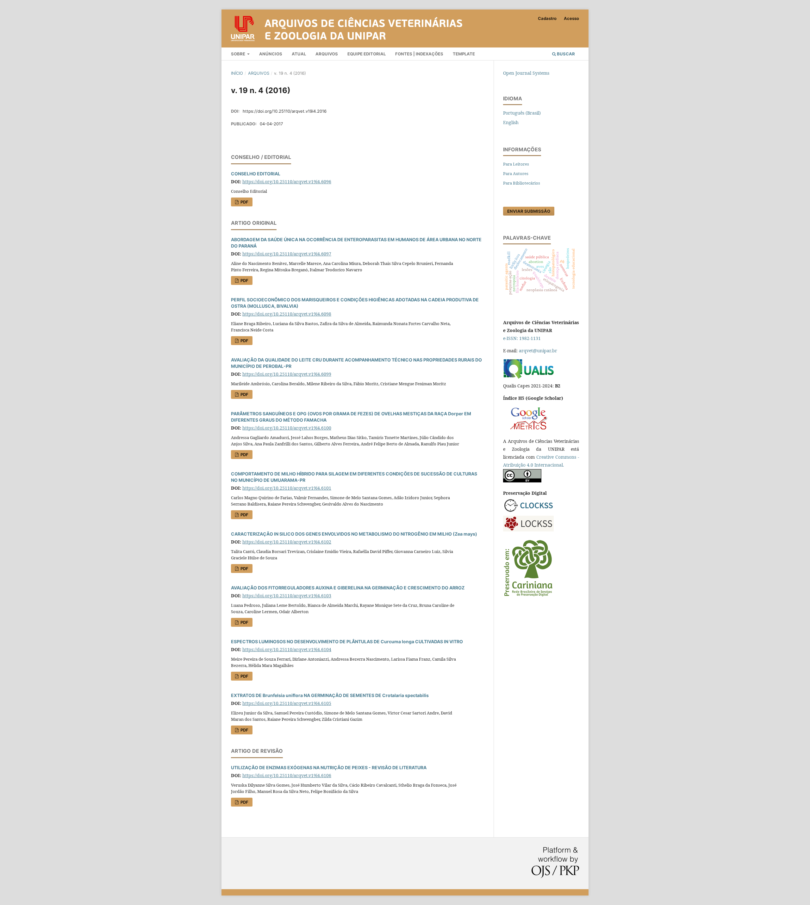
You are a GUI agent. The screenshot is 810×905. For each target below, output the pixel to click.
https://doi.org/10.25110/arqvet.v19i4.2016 (285, 111)
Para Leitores (516, 164)
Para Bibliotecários (521, 183)
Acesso (571, 18)
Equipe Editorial (366, 53)
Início (237, 73)
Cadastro (547, 18)
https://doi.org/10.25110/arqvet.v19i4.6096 (286, 182)
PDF (244, 201)
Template (464, 53)
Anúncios (270, 53)
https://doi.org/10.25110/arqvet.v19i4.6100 (286, 428)
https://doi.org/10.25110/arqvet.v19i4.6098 (286, 314)
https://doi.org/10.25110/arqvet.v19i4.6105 (286, 703)
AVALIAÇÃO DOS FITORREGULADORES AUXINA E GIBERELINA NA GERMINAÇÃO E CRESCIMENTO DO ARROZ (347, 587)
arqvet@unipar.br (538, 351)
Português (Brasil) (522, 113)
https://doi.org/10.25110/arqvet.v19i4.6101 (286, 488)
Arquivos (326, 53)
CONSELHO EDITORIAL (255, 173)
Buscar (565, 53)
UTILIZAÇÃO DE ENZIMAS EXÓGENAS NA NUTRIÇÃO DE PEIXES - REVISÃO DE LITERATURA (329, 767)
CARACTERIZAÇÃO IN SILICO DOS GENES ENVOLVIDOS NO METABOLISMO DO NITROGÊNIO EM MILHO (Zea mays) (354, 534)
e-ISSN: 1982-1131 (522, 338)
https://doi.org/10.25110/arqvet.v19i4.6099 (286, 374)
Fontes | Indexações (419, 53)
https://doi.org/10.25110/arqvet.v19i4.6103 (286, 596)
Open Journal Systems (526, 73)
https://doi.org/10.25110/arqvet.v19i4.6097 (286, 254)
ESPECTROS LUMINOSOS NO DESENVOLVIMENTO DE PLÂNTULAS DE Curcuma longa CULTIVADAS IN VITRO (347, 641)
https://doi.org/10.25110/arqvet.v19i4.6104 (286, 649)
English (511, 122)
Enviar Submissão (528, 211)
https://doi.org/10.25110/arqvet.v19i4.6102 (286, 542)
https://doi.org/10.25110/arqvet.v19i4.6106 (286, 775)
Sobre (238, 53)
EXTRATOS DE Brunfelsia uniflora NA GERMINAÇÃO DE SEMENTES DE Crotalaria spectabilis (330, 695)
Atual (299, 53)
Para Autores (515, 173)
